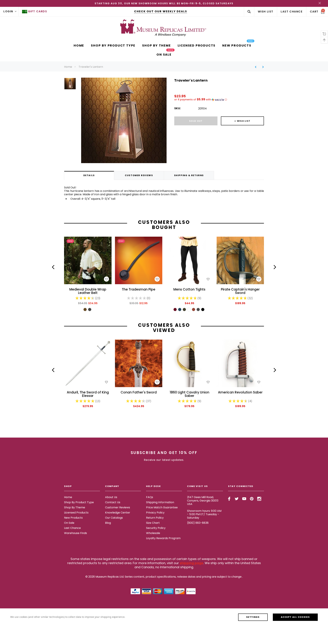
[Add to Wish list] (106, 279)
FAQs (149, 497)
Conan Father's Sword (139, 393)
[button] (219, 99)
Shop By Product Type (79, 502)
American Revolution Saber (240, 393)
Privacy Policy (155, 513)
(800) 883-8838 (198, 523)
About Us (111, 497)
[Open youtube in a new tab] (244, 499)
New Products (73, 518)
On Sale (69, 523)
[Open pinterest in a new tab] (252, 499)
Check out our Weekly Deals (160, 11)
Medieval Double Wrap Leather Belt (87, 291)
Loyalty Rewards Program (163, 538)
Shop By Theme (74, 507)
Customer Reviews (117, 507)
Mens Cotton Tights (189, 290)
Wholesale (153, 533)
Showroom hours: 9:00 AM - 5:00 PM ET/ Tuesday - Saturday (204, 514)
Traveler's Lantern (91, 67)
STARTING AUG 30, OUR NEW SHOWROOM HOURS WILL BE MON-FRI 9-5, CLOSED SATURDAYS (164, 3)
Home (68, 67)
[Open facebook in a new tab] (229, 499)
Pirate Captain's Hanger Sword (240, 291)
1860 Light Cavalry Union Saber (189, 394)
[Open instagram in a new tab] (259, 499)
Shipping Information (160, 502)
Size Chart (153, 523)
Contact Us (112, 502)
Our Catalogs (114, 518)
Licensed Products (76, 513)
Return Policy (155, 518)
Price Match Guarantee (162, 507)
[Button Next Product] (262, 67)
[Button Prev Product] (257, 67)
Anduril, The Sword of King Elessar (88, 394)
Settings (252, 617)
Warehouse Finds (75, 533)
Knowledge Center (117, 513)
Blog (108, 523)
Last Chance (72, 528)
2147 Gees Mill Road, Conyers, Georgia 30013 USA (202, 500)
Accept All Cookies (295, 617)
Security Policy (156, 528)
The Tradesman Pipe (138, 290)
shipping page (191, 563)
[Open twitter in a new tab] (237, 499)
